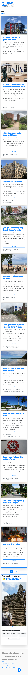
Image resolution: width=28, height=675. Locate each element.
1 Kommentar (15, 154)
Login (14, 643)
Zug (8, 156)
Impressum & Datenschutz (8, 667)
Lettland (5, 156)
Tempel (8, 633)
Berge (19, 436)
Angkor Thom (15, 627)
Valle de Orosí (6, 436)
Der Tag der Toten (11, 544)
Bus (13, 107)
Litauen (9, 347)
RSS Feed (5, 665)
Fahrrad (16, 436)
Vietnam (3, 633)
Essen (10, 636)
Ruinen (18, 633)
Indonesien (13, 633)
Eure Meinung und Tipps (8, 663)
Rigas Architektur (13, 181)
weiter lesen (14, 386)
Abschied (4, 392)
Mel (4, 59)
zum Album (14, 56)
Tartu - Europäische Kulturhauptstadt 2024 (14, 85)
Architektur (9, 107)
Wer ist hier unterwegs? (7, 662)
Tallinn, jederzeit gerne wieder (12, 38)
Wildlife (22, 391)
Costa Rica (10, 391)
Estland (5, 107)
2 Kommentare (16, 249)
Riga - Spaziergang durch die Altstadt (13, 229)
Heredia (5, 480)
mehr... (18, 638)
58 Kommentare (17, 59)
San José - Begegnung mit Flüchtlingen (13, 502)
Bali (25, 636)
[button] (3, 25)
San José (5, 523)
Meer (9, 299)
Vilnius (5, 347)
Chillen (14, 391)
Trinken (14, 480)
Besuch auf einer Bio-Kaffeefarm (13, 458)
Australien (10, 638)
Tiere (17, 391)
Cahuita (5, 391)
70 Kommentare (17, 106)
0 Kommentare (16, 201)
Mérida (5, 565)
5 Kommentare (21, 389)
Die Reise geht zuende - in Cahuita (13, 369)
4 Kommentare (15, 563)
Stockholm (13, 579)
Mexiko (9, 565)
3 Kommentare (15, 478)
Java (14, 638)
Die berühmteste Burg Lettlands (12, 134)
